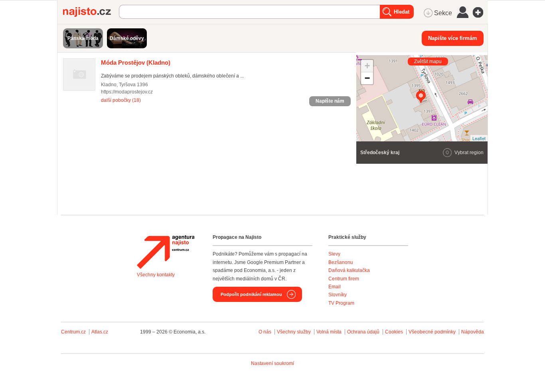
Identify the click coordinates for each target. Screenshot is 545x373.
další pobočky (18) (121, 100)
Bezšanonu (340, 262)
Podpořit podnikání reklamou (251, 294)
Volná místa (329, 332)
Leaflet (479, 138)
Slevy (334, 254)
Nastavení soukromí (272, 363)
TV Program (341, 303)
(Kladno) (135, 62)
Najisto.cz (91, 12)
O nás (265, 332)
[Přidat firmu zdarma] (480, 12)
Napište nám (330, 101)
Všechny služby (294, 332)
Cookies (394, 332)
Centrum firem (343, 279)
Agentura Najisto (165, 252)
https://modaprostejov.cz (127, 92)
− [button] (367, 78)
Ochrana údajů (363, 332)
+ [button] (367, 66)
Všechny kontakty (156, 275)
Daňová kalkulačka (349, 270)
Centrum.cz (73, 332)
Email (334, 287)
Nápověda (472, 332)
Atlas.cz (99, 332)
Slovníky (337, 295)
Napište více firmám (452, 38)
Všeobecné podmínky (432, 332)
